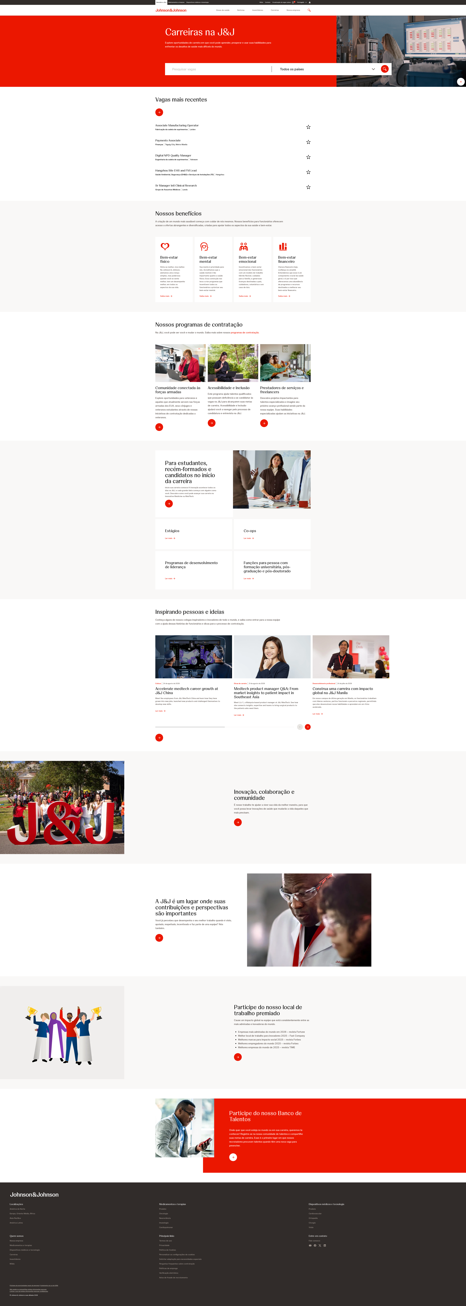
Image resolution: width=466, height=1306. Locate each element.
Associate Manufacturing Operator (177, 125)
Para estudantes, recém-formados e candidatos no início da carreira (190, 472)
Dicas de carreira (240, 683)
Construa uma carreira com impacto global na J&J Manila (343, 691)
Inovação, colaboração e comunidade (264, 795)
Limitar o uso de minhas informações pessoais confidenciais (29, 1291)
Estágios (172, 531)
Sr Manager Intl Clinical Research (176, 185)
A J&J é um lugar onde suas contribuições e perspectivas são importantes (191, 907)
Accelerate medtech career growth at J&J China (186, 691)
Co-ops (250, 531)
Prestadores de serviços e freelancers (282, 390)
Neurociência (165, 1218)
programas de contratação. (245, 332)
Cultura (158, 683)
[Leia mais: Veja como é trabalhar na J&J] (109, 807)
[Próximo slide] (308, 727)
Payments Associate (168, 140)
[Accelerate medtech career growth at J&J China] (193, 656)
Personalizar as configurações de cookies (177, 1254)
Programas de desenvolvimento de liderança (191, 565)
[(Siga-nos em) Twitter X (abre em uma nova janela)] (319, 1245)
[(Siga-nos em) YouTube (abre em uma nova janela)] (310, 1245)
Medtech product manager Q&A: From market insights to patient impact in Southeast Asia (266, 693)
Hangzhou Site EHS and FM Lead (176, 170)
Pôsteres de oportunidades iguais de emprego (24, 1285)
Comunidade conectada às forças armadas (177, 390)
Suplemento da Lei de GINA (49, 1285)
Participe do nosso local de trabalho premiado (268, 1010)
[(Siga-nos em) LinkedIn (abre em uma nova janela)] (324, 1245)
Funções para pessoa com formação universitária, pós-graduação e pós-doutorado (267, 567)
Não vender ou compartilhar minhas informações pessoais (28, 1289)
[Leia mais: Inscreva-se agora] (109, 1032)
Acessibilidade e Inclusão (229, 388)
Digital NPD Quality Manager (173, 155)
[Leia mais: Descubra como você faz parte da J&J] (356, 920)
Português (300, 2)
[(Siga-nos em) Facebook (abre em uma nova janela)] (315, 1245)
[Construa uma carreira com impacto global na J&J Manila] (351, 656)
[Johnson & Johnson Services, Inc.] (171, 10)
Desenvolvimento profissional (324, 683)
